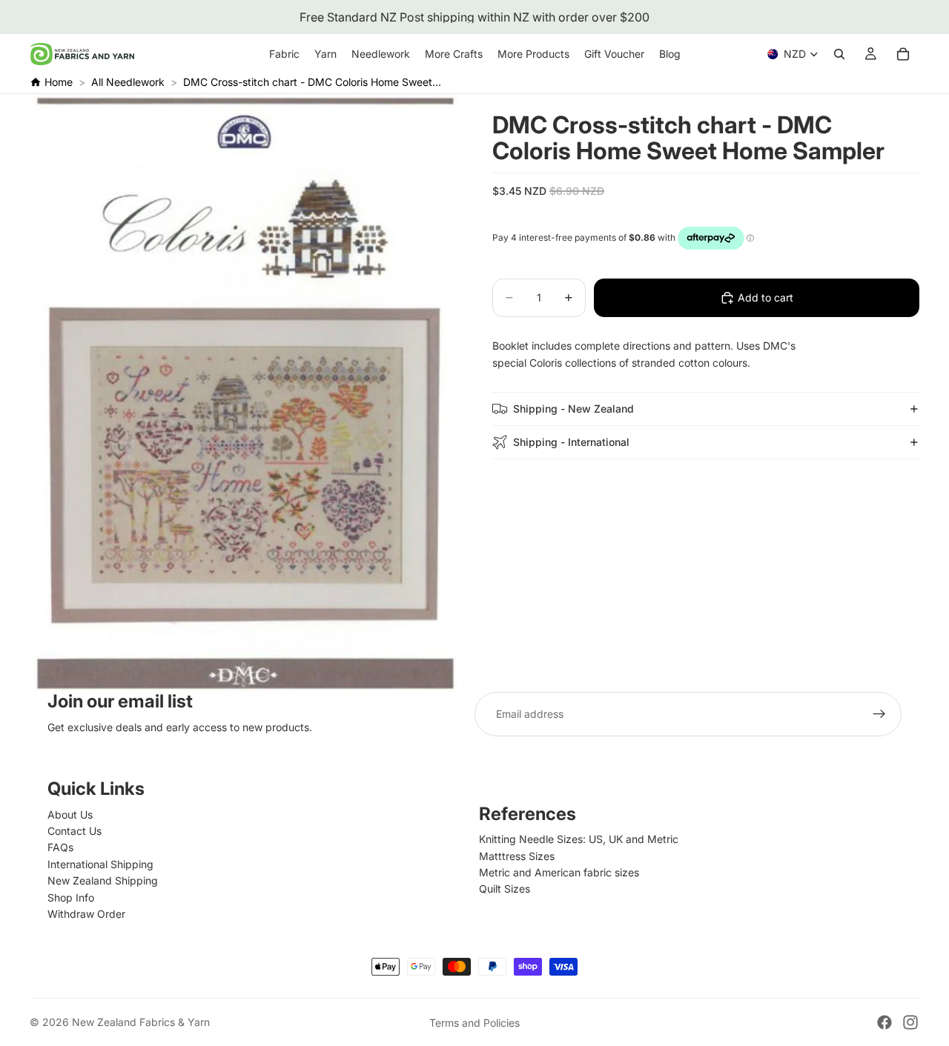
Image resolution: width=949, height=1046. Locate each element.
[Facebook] (884, 1022)
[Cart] (903, 54)
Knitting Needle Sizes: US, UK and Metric (578, 839)
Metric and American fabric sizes (559, 872)
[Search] (839, 54)
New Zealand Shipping (102, 880)
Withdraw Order (86, 913)
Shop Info (70, 897)
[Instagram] (910, 1022)
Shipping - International (571, 441)
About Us (70, 814)
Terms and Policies (474, 1022)
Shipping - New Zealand (573, 408)
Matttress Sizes (517, 856)
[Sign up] (879, 714)
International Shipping (100, 864)
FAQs (60, 847)
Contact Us (74, 831)
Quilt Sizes (504, 888)
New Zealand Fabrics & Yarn (141, 1022)
